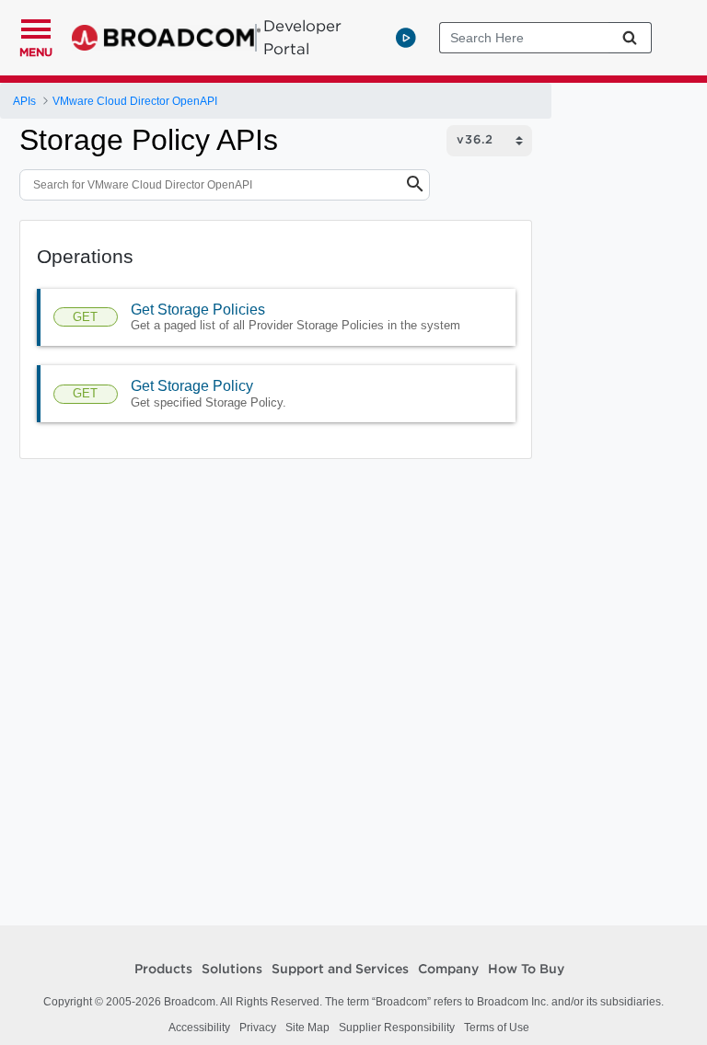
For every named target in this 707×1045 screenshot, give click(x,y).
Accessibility (199, 1027)
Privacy (257, 1027)
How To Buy (526, 969)
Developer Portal (302, 37)
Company (448, 969)
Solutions (232, 969)
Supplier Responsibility (397, 1027)
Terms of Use (496, 1027)
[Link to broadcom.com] (166, 38)
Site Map (307, 1027)
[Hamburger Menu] (36, 27)
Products (163, 969)
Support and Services (340, 969)
